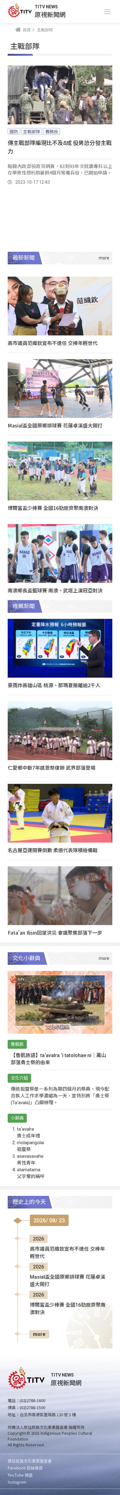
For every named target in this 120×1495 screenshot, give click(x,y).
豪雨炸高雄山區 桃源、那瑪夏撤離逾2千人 (54, 685)
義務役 (51, 131)
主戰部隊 (31, 131)
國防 (14, 131)
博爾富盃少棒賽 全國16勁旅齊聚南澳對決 (53, 507)
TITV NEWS (46, 6)
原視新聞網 (50, 14)
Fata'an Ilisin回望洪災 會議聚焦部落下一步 (55, 932)
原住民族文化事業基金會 (30, 1461)
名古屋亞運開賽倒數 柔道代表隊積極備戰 (53, 850)
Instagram (17, 1482)
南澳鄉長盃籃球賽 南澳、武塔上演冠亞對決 (55, 590)
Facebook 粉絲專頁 (25, 1468)
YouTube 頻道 (20, 1475)
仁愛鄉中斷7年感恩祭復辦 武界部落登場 (51, 767)
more (39, 1334)
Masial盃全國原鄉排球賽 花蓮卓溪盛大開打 (55, 425)
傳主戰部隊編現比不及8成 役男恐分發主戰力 (60, 146)
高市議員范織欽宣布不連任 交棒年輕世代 (53, 343)
